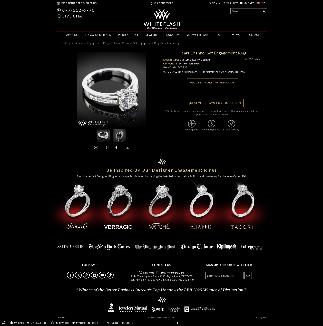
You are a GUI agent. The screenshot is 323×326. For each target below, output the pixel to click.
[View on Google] (174, 310)
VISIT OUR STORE (163, 3)
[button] (59, 16)
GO (248, 275)
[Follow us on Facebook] (70, 277)
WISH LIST (232, 3)
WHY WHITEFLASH (198, 34)
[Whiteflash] (162, 20)
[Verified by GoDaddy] (199, 310)
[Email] (96, 147)
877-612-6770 (78, 10)
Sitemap (61, 317)
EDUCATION (172, 34)
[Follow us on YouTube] (102, 277)
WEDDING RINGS (128, 34)
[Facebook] (117, 147)
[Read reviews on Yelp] (158, 310)
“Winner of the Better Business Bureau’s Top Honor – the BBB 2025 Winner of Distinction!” (161, 290)
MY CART (249, 3)
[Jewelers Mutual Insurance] (133, 310)
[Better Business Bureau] (111, 310)
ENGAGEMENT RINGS (98, 34)
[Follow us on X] (78, 277)
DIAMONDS (70, 34)
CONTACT (253, 34)
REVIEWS (234, 34)
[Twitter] (127, 147)
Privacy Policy (262, 317)
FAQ (219, 34)
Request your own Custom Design (212, 102)
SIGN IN (216, 3)
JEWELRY (151, 34)
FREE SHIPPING (79, 3)
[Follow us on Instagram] (94, 277)
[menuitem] (70, 35)
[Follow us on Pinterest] (86, 277)
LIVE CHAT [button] (73, 16)
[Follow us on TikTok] (110, 277)
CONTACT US (161, 265)
